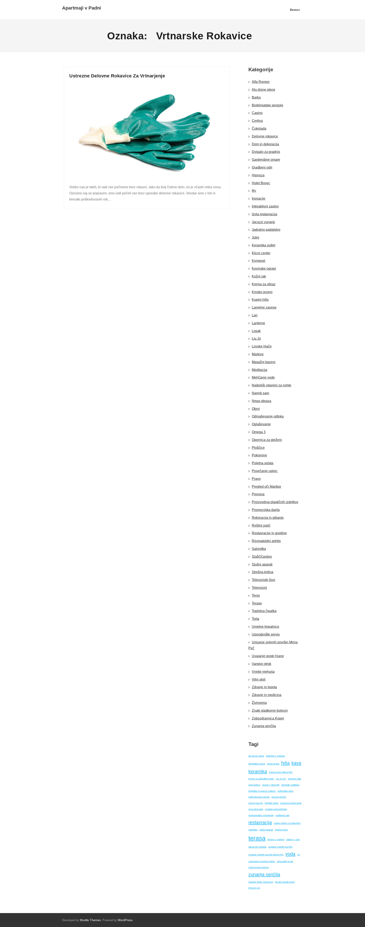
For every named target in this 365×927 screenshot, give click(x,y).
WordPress (125, 920)
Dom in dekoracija (265, 144)
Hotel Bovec (261, 183)
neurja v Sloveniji (270, 785)
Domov (295, 9)
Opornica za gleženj (267, 440)
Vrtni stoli (259, 679)
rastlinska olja (282, 815)
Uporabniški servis (266, 634)
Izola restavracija (264, 214)
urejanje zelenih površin (280, 847)
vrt (298, 854)
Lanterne (258, 323)
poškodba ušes (285, 791)
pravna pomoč (278, 797)
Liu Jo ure (281, 778)
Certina (257, 120)
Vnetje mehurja (263, 671)
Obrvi (256, 409)
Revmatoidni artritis (266, 541)
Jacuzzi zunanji (263, 222)
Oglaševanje (261, 424)
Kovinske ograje (264, 268)
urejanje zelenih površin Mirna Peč (265, 854)
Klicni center (261, 253)
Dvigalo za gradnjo (266, 152)
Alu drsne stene (263, 89)
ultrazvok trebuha (257, 847)
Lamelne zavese (264, 307)
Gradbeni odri (262, 167)
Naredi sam (260, 393)
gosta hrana (273, 763)
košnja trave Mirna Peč (281, 772)
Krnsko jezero (262, 292)
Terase (257, 603)
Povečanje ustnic (265, 471)
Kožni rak (259, 276)
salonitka (252, 829)
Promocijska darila (266, 510)
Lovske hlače (262, 346)
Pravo (256, 479)
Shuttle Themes (90, 920)
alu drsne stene (256, 756)
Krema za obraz (263, 284)
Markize (258, 354)
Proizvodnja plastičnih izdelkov (275, 502)
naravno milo (294, 778)
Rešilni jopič (261, 525)
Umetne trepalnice (265, 626)
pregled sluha (271, 803)
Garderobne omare (266, 159)
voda (290, 854)
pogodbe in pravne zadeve (262, 791)
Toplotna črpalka (264, 611)
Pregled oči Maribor (266, 486)
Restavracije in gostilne (269, 533)
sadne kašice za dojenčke (287, 823)
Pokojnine (259, 455)
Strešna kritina (262, 572)
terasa (257, 838)
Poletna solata (262, 463)
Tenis (256, 595)
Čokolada (259, 128)
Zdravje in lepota (264, 687)
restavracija (260, 822)
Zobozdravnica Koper (268, 718)
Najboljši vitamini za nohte (271, 385)
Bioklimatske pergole (267, 105)
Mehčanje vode (263, 377)
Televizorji (259, 587)
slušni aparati (266, 829)
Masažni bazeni (263, 362)
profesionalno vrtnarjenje (261, 815)
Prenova (258, 494)
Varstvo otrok (261, 664)
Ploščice (258, 447)
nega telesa (254, 785)
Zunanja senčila (264, 726)
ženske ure (254, 888)
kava (296, 763)
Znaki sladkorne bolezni (270, 710)
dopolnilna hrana (256, 763)
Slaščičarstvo (262, 556)
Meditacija (259, 370)
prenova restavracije (290, 803)
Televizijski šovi (263, 580)
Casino (257, 113)
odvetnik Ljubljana (290, 785)
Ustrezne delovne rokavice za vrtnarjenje (117, 75)
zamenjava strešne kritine (261, 861)
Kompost (258, 260)
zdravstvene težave (258, 867)
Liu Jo (256, 338)
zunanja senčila (264, 874)
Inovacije (258, 198)
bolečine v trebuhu (275, 756)
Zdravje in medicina (266, 695)
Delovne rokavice (265, 136)
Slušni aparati (262, 564)
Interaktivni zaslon (265, 206)
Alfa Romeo (261, 82)
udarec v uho (293, 839)
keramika (257, 771)
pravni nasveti (255, 803)
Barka (256, 97)
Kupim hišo (260, 299)
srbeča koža (281, 829)
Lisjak (256, 331)
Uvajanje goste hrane (268, 656)
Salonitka (259, 549)
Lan (254, 315)
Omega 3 (259, 432)
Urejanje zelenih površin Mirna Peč (273, 645)
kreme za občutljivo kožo (261, 778)
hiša (285, 763)
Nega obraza (261, 401)
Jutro (255, 237)
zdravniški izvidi (285, 861)
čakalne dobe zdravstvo (260, 882)
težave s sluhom (275, 839)
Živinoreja (259, 703)
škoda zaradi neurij (284, 882)
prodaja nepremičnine (276, 809)
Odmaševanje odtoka (268, 416)
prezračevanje (255, 809)
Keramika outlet (263, 245)
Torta (255, 619)
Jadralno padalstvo (266, 229)
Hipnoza (258, 175)
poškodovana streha (259, 797)
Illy (254, 190)
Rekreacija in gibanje (268, 517)
